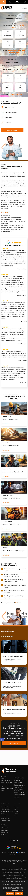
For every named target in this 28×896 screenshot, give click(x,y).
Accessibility (5, 852)
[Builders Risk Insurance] (14, 440)
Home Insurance (12, 659)
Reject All (19, 893)
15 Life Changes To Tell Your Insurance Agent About (14, 700)
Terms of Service (11, 854)
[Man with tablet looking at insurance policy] (11, 136)
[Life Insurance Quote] (20, 87)
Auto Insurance (12, 686)
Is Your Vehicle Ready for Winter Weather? (14, 673)
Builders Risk (21, 792)
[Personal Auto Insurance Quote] (20, 77)
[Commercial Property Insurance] (14, 493)
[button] (2, 739)
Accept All (10, 893)
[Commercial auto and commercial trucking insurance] (20, 43)
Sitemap (18, 854)
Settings (21, 890)
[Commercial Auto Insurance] (14, 466)
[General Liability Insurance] (14, 414)
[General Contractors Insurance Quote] (20, 34)
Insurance (19, 659)
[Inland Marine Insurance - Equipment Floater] (14, 519)
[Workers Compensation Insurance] (14, 545)
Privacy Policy (12, 852)
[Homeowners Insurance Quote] (7, 77)
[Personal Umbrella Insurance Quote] (7, 87)
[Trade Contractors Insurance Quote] (7, 34)
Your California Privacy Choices (8, 860)
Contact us (18, 603)
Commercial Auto (18, 794)
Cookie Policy (22, 852)
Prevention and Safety (8, 661)
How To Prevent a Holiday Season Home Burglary (14, 646)
